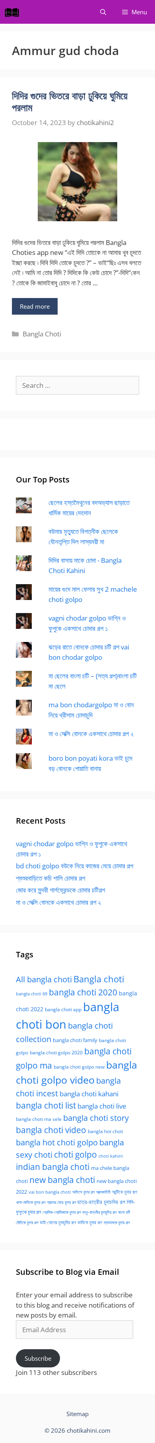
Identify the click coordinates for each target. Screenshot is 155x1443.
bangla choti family (75, 1040)
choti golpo (75, 1154)
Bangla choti (99, 979)
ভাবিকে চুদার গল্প (90, 1222)
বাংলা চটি (124, 1212)
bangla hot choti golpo (57, 1142)
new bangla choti (62, 1179)
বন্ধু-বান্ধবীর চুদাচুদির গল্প (99, 1212)
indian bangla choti (52, 1166)
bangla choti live (102, 1106)
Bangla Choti (42, 333)
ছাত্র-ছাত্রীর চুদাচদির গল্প (101, 1202)
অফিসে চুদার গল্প (83, 1192)
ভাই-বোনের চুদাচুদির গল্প (58, 1222)
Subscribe (38, 1358)
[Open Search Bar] (103, 12)
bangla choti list (46, 1105)
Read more (35, 306)
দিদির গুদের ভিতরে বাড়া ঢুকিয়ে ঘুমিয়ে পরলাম (70, 101)
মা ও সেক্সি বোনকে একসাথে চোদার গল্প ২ (91, 733)
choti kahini (111, 1156)
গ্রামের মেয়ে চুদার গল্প (61, 1202)
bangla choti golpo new (79, 1067)
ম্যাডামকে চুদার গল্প (117, 1222)
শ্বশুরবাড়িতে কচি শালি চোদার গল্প (50, 878)
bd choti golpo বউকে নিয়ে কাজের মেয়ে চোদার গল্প (74, 865)
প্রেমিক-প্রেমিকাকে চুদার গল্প (62, 1212)
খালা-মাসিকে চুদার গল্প (30, 1202)
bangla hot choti (105, 1131)
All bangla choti (44, 979)
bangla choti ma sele (39, 1119)
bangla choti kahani (89, 1093)
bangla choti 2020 (83, 992)
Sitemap (77, 1414)
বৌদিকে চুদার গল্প (27, 1222)
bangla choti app (63, 1009)
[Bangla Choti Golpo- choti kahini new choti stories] (14, 12)
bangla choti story (96, 1117)
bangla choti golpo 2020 (56, 1052)
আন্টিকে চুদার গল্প (124, 1192)
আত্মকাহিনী (103, 1192)
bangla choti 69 (31, 994)
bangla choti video (51, 1129)
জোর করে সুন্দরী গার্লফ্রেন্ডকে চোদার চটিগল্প (60, 889)
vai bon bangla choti (50, 1192)
